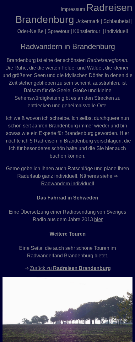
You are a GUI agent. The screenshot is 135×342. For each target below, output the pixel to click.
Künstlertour (86, 31)
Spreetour (58, 31)
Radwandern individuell (67, 183)
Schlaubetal (116, 21)
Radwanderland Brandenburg (60, 255)
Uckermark (87, 21)
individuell (116, 31)
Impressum (73, 9)
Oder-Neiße (30, 31)
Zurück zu (70, 268)
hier (98, 219)
